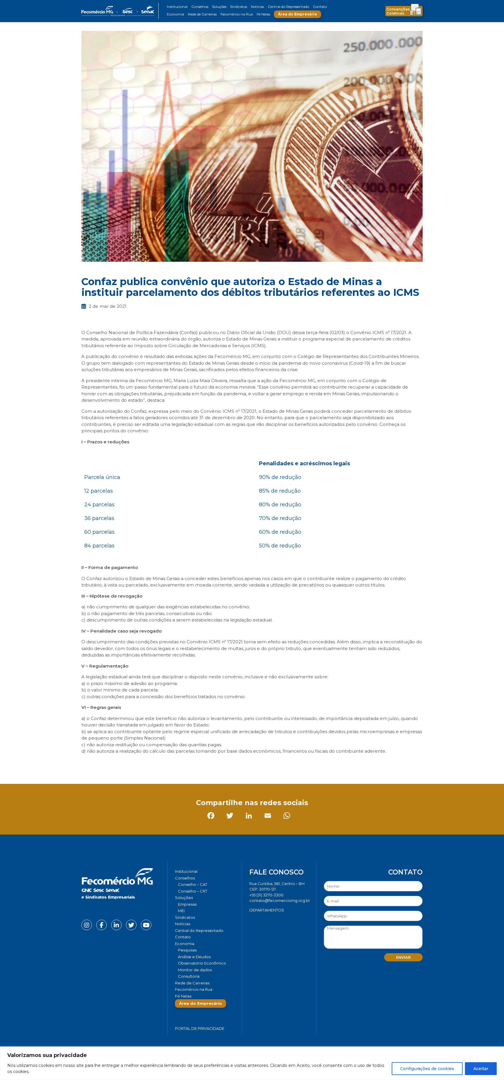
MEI (181, 910)
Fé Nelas (263, 14)
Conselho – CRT (192, 891)
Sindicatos (238, 6)
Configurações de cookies (427, 1068)
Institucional (177, 6)
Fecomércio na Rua (236, 14)
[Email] (144, 764)
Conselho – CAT (192, 884)
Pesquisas (187, 950)
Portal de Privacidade (199, 1028)
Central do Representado (288, 6)
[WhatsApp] (163, 764)
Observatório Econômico (202, 963)
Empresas (187, 904)
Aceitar (480, 1068)
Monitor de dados (195, 969)
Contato (320, 6)
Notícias (257, 6)
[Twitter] (106, 764)
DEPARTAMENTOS (266, 910)
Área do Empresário (297, 14)
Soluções (219, 6)
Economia (175, 14)
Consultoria (189, 976)
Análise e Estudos (194, 956)
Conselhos (199, 6)
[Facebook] (87, 764)
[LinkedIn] (125, 764)
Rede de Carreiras (202, 14)
